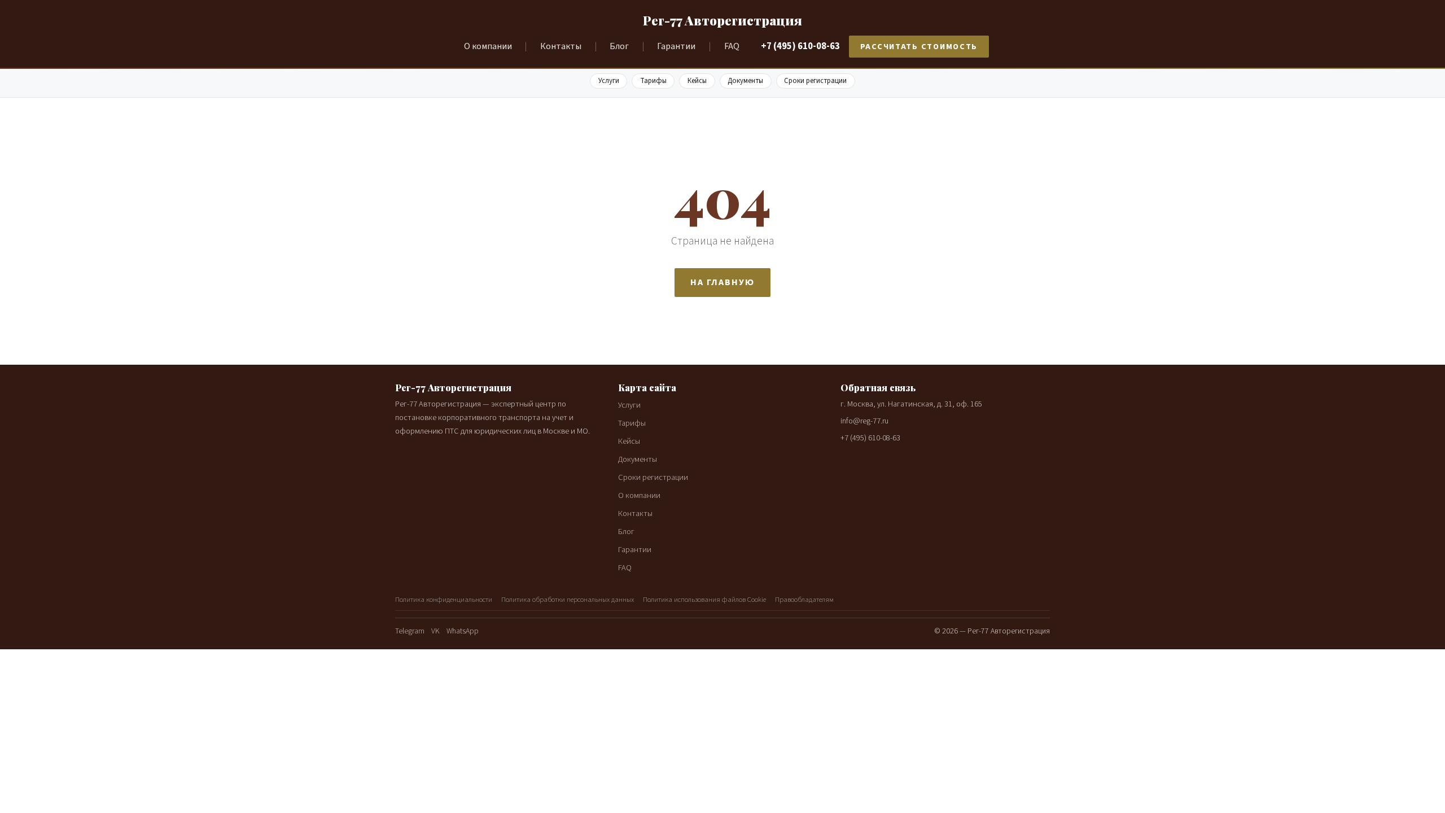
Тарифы (653, 81)
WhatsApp (462, 631)
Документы (745, 81)
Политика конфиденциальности (443, 600)
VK (435, 631)
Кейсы (697, 81)
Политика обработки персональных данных (567, 600)
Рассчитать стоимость (919, 47)
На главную (722, 282)
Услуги (608, 81)
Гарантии (676, 46)
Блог (619, 46)
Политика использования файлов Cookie (704, 600)
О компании (488, 46)
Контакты (560, 46)
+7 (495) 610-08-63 (800, 46)
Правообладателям (804, 600)
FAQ (731, 46)
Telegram (409, 631)
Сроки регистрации (815, 81)
